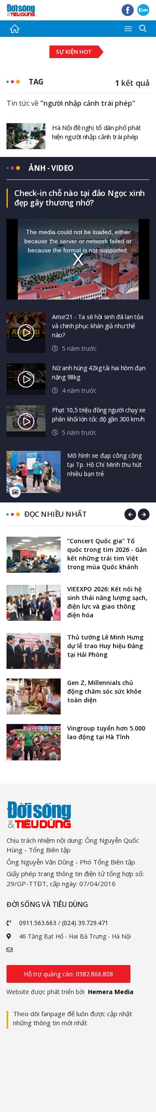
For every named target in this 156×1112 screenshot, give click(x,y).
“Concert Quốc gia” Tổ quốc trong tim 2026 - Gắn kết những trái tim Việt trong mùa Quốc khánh (107, 554)
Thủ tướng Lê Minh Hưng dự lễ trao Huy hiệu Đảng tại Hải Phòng (105, 646)
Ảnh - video (51, 168)
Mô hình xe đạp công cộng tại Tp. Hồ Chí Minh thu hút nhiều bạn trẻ (104, 464)
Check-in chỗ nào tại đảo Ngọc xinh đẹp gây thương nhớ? (79, 198)
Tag (36, 82)
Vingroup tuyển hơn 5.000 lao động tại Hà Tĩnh (106, 732)
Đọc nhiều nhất (55, 514)
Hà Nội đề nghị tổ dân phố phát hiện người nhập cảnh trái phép (96, 132)
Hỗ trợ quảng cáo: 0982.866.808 (68, 974)
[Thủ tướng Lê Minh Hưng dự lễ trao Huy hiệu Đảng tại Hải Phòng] (33, 651)
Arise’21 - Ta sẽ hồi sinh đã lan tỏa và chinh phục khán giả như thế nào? (97, 326)
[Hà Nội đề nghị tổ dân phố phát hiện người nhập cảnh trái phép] (26, 135)
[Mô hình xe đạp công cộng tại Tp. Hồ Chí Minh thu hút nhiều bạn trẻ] (33, 472)
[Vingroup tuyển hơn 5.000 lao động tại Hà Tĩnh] (33, 742)
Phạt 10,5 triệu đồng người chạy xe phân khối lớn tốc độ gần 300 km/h (99, 414)
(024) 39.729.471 (85, 923)
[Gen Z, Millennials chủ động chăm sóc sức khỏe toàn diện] (33, 696)
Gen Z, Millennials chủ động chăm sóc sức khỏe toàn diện (104, 691)
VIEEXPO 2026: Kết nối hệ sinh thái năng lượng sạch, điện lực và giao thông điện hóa (107, 602)
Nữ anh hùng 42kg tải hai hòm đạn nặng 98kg (98, 372)
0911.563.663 (37, 923)
